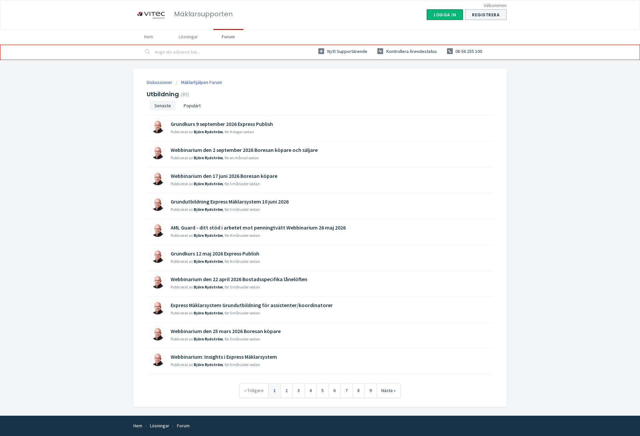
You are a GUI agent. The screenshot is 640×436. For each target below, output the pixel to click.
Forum (228, 37)
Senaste (162, 106)
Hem (148, 37)
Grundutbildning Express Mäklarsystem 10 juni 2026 (230, 201)
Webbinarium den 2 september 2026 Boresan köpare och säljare (244, 150)
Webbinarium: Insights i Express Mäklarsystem (224, 356)
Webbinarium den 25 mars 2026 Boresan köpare (226, 331)
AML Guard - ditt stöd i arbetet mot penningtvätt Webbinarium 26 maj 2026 (258, 227)
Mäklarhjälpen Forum (201, 82)
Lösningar (188, 37)
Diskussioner (159, 82)
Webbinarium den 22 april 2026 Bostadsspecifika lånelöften (239, 279)
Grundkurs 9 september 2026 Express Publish (222, 124)
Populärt (192, 106)
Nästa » (388, 390)
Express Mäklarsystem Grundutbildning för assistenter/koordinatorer (252, 305)
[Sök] (147, 52)
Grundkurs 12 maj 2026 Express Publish (215, 253)
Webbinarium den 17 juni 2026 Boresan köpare (224, 176)
